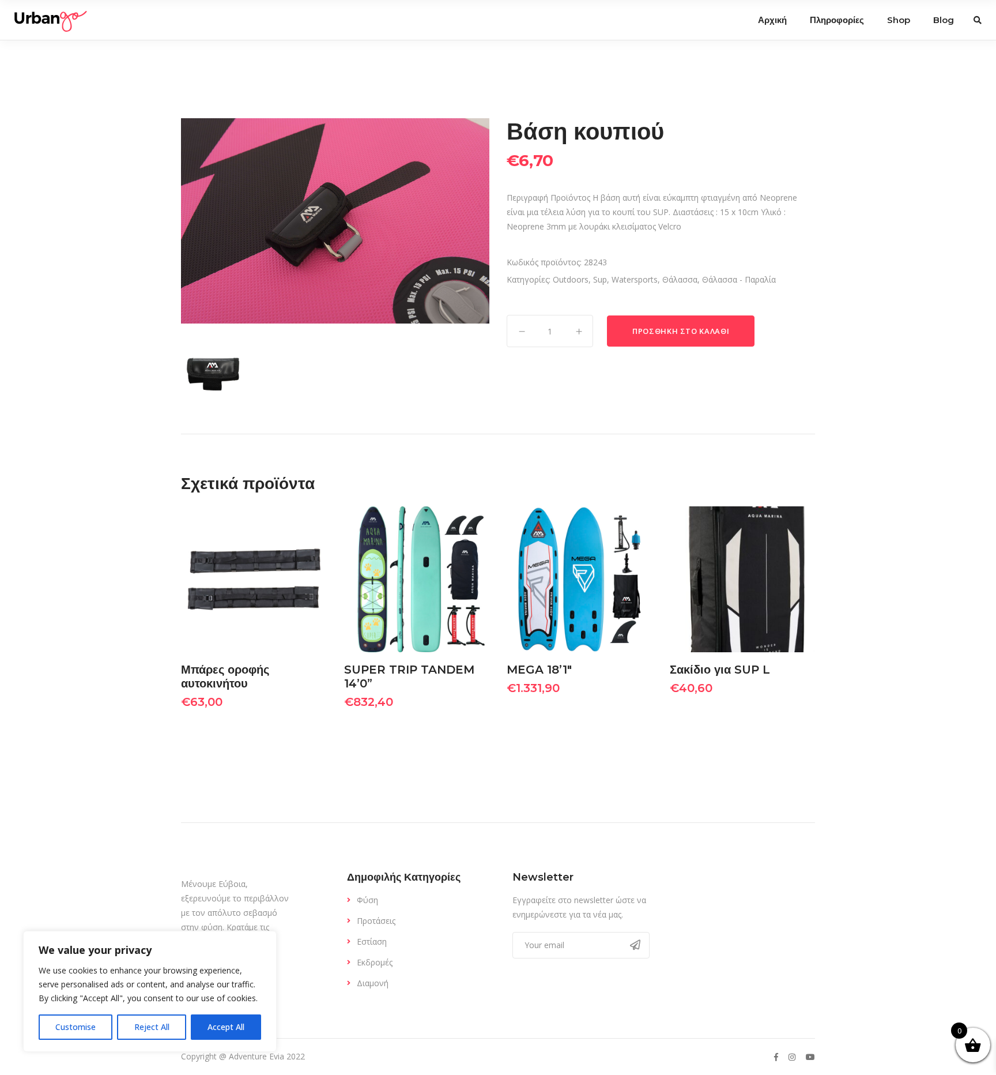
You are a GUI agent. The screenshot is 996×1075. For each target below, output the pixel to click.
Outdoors (570, 279)
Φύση (367, 899)
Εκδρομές (375, 962)
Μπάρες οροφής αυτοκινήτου (225, 676)
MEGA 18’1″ (539, 669)
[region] (150, 991)
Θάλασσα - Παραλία (739, 279)
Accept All (225, 1026)
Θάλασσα (679, 279)
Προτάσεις (376, 920)
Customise (75, 1026)
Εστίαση (372, 941)
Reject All (151, 1026)
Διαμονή (372, 983)
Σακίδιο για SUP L (720, 669)
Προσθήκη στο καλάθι (680, 331)
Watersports (635, 279)
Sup (600, 279)
